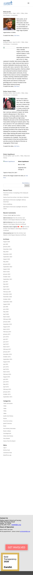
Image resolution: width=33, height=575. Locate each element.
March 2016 (6, 371)
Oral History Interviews (9, 428)
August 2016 (6, 362)
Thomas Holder (7, 215)
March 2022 (6, 271)
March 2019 (6, 329)
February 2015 (7, 389)
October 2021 (6, 276)
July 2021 (5, 281)
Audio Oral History (8, 416)
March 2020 (6, 316)
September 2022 (7, 266)
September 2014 (7, 397)
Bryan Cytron (8, 13)
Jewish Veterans (7, 423)
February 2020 (7, 319)
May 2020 (5, 311)
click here (16, 35)
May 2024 (5, 251)
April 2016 (6, 369)
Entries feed (6, 450)
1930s (4, 406)
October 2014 (6, 394)
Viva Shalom (6, 438)
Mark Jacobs (7, 12)
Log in (4, 447)
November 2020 (7, 296)
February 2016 (7, 374)
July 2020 (5, 306)
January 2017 (6, 352)
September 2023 (7, 256)
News (4, 426)
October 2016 (6, 356)
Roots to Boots (7, 431)
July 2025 (5, 244)
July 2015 (5, 379)
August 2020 (6, 304)
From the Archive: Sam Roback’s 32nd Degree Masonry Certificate (16, 228)
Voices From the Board (9, 441)
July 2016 (5, 364)
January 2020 (6, 321)
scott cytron (8, 156)
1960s (4, 413)
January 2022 (6, 274)
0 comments (14, 15)
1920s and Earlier (8, 403)
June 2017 (6, 342)
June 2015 (6, 381)
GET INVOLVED (16, 547)
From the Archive (7, 421)
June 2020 (6, 309)
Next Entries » (26, 183)
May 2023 (5, 261)
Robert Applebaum (9, 154)
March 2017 (6, 346)
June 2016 (6, 367)
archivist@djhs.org (25, 531)
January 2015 (6, 392)
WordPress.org (7, 455)
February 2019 (7, 331)
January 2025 (6, 246)
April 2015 (6, 387)
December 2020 (7, 294)
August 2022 (6, 269)
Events (5, 418)
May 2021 (5, 284)
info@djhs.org (16, 525)
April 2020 (6, 314)
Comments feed (7, 452)
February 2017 (7, 349)
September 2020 (7, 301)
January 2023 (6, 264)
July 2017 (5, 339)
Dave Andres (16, 215)
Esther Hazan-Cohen (9, 91)
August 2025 (6, 241)
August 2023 (6, 259)
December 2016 (7, 354)
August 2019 (6, 326)
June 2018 (6, 336)
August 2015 (6, 377)
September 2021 (7, 279)
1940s (4, 408)
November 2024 (7, 249)
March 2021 (6, 289)
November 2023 (7, 254)
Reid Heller (6, 40)
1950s (22, 13)
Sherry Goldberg (7, 204)
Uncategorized (7, 433)
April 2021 (6, 286)
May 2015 (5, 384)
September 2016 (7, 359)
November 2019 (7, 324)
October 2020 (6, 299)
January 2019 (6, 334)
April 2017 (6, 344)
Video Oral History (8, 436)
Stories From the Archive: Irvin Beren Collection (16, 197)
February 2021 (7, 291)
